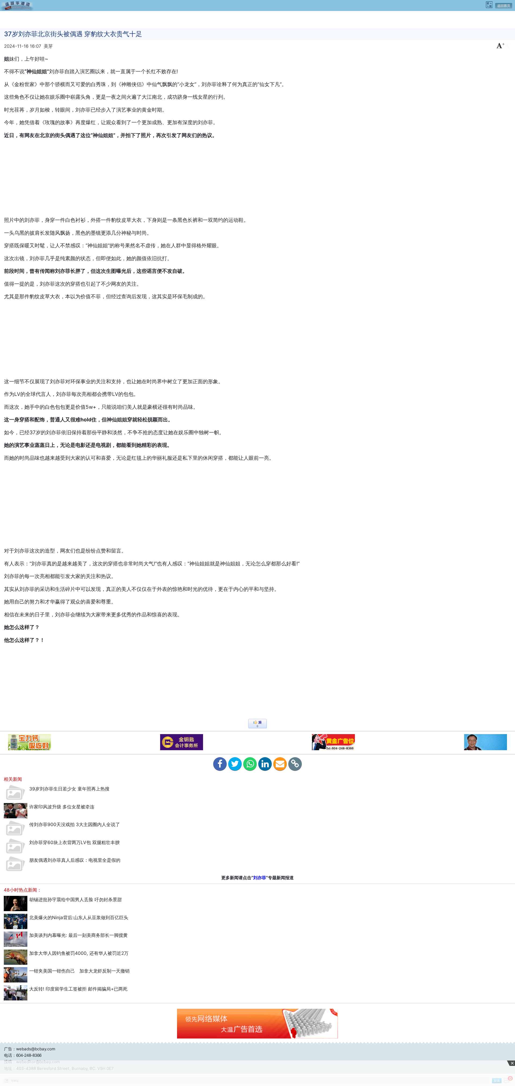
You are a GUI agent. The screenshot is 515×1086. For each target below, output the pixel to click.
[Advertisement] (257, 19)
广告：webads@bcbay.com (29, 1048)
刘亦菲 (259, 877)
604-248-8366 (28, 1055)
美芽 (48, 46)
